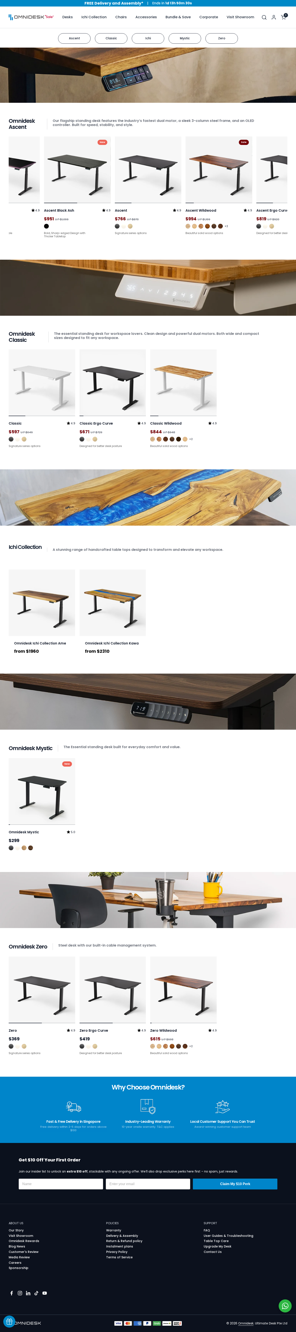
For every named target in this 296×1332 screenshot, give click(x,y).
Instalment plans (119, 1246)
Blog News (17, 1246)
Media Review (19, 1257)
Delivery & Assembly (122, 1236)
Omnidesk (246, 1323)
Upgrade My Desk (217, 1246)
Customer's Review (24, 1252)
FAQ (207, 1230)
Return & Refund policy (124, 1241)
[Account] (273, 17)
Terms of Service (119, 1257)
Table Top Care (216, 1241)
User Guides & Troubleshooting (228, 1236)
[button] (264, 17)
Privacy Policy (116, 1252)
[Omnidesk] (26, 17)
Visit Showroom (21, 1236)
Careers (15, 1263)
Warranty (113, 1230)
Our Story (16, 1230)
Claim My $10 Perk (235, 1184)
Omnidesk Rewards (24, 1241)
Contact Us (213, 1252)
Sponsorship (18, 1268)
